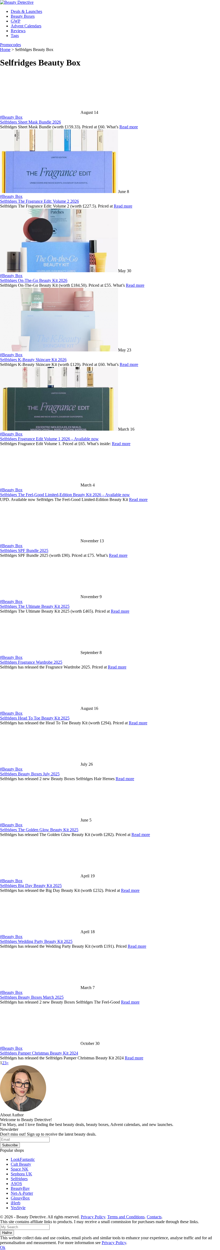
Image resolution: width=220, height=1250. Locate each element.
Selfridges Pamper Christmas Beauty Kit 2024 (39, 1053)
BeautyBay (20, 1188)
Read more (128, 127)
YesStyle (18, 1207)
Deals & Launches (26, 11)
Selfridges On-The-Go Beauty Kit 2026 (33, 280)
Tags (15, 35)
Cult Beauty (21, 1164)
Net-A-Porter (22, 1193)
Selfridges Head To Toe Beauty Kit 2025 (34, 718)
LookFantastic (23, 1159)
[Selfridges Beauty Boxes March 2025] (40, 987)
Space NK (19, 1169)
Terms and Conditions (126, 1217)
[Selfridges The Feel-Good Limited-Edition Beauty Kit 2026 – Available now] (40, 485)
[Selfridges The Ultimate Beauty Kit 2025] (40, 596)
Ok (2, 1247)
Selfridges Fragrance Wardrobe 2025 (31, 662)
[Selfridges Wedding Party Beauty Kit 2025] (40, 931)
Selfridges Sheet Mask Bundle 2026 (30, 122)
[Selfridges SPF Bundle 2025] (40, 541)
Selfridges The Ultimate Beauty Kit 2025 (34, 606)
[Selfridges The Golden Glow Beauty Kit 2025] (40, 820)
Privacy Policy (93, 1217)
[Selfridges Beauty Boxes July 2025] (40, 764)
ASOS (16, 1183)
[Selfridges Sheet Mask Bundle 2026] (40, 112)
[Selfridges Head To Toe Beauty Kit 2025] (40, 708)
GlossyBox (20, 1198)
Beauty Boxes (23, 16)
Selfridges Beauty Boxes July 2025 (30, 774)
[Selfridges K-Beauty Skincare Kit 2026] (59, 350)
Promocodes (10, 44)
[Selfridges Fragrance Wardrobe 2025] (40, 652)
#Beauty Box (11, 117)
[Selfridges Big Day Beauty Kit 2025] (40, 876)
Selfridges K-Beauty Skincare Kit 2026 (33, 359)
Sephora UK (21, 1174)
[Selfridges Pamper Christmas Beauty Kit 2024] (40, 1043)
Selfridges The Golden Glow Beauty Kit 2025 (39, 829)
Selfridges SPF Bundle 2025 (24, 550)
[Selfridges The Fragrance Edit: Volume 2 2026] (59, 191)
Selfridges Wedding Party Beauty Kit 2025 (36, 941)
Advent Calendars (26, 26)
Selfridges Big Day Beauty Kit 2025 (31, 885)
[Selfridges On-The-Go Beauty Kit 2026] (59, 270)
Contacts (154, 1217)
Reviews (18, 30)
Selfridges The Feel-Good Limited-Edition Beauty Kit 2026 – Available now (65, 494)
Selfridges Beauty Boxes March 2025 (32, 997)
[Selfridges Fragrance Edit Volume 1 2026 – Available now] (59, 429)
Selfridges (19, 1178)
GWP (15, 21)
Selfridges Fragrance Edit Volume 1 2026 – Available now (49, 439)
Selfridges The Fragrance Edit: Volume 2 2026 (39, 201)
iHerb (15, 1203)
